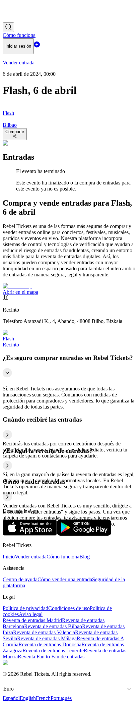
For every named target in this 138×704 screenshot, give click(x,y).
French (43, 698)
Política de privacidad (25, 608)
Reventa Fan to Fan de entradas (51, 656)
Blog (84, 556)
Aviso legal (31, 614)
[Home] (21, 19)
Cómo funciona (63, 556)
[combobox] (4, 689)
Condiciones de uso (69, 608)
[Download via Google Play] (84, 534)
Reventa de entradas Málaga (47, 638)
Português (61, 698)
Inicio (9, 556)
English (28, 698)
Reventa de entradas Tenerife (53, 650)
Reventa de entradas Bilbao (53, 626)
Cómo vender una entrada (65, 579)
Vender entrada (31, 556)
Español (11, 698)
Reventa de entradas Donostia (49, 644)
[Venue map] (17, 286)
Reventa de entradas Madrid (32, 620)
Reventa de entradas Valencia (44, 632)
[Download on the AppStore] (30, 534)
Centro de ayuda (20, 579)
